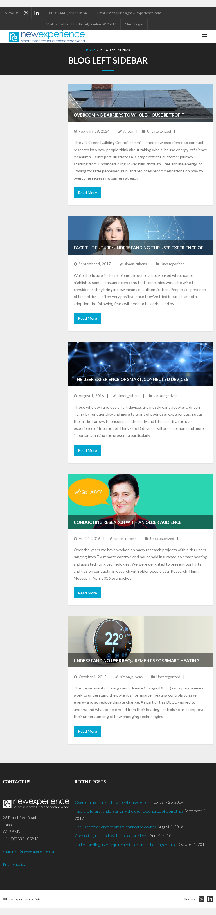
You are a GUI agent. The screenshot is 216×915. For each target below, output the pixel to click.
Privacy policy (14, 864)
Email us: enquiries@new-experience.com (129, 13)
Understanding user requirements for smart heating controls (126, 844)
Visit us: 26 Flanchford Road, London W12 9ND (81, 24)
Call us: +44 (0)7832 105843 (67, 13)
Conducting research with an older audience (127, 522)
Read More (87, 192)
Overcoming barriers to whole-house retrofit (129, 114)
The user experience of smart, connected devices (131, 379)
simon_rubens (135, 264)
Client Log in (134, 24)
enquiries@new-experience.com (29, 851)
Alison (128, 131)
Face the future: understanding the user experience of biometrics (129, 811)
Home (90, 49)
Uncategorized (159, 131)
